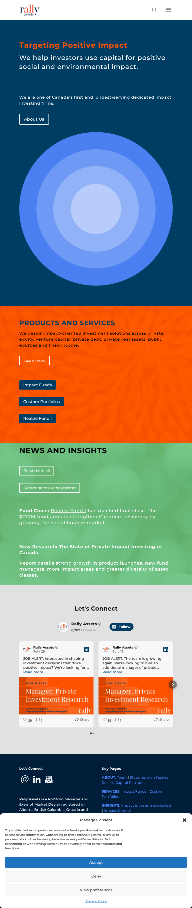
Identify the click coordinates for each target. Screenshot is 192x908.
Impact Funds (37, 385)
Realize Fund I (37, 418)
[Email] (24, 779)
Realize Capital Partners (123, 782)
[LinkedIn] (36, 779)
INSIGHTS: (111, 805)
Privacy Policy (96, 901)
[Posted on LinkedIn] (87, 649)
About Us (34, 119)
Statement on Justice (149, 777)
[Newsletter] (48, 779)
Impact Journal (117, 810)
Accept (96, 862)
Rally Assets (84, 624)
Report (27, 563)
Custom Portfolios (41, 401)
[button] (184, 820)
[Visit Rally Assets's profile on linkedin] (63, 626)
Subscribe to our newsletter (50, 487)
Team (122, 777)
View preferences (96, 890)
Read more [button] (33, 672)
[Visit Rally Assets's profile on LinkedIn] (27, 649)
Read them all (37, 470)
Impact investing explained (146, 805)
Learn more (35, 360)
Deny (96, 876)
